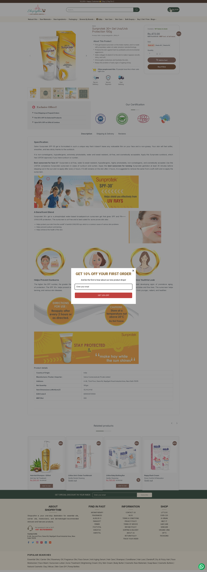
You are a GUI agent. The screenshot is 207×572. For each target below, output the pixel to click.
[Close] (133, 270)
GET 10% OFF (103, 295)
